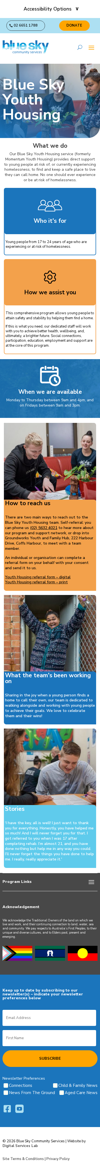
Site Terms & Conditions (23, 1158)
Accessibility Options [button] (48, 9)
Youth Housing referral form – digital (38, 577)
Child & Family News (78, 1085)
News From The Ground (32, 1092)
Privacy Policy (58, 1158)
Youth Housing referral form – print (36, 582)
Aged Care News (81, 1092)
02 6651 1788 (26, 25)
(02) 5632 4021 (43, 527)
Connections (20, 1085)
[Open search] (80, 47)
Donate (74, 25)
